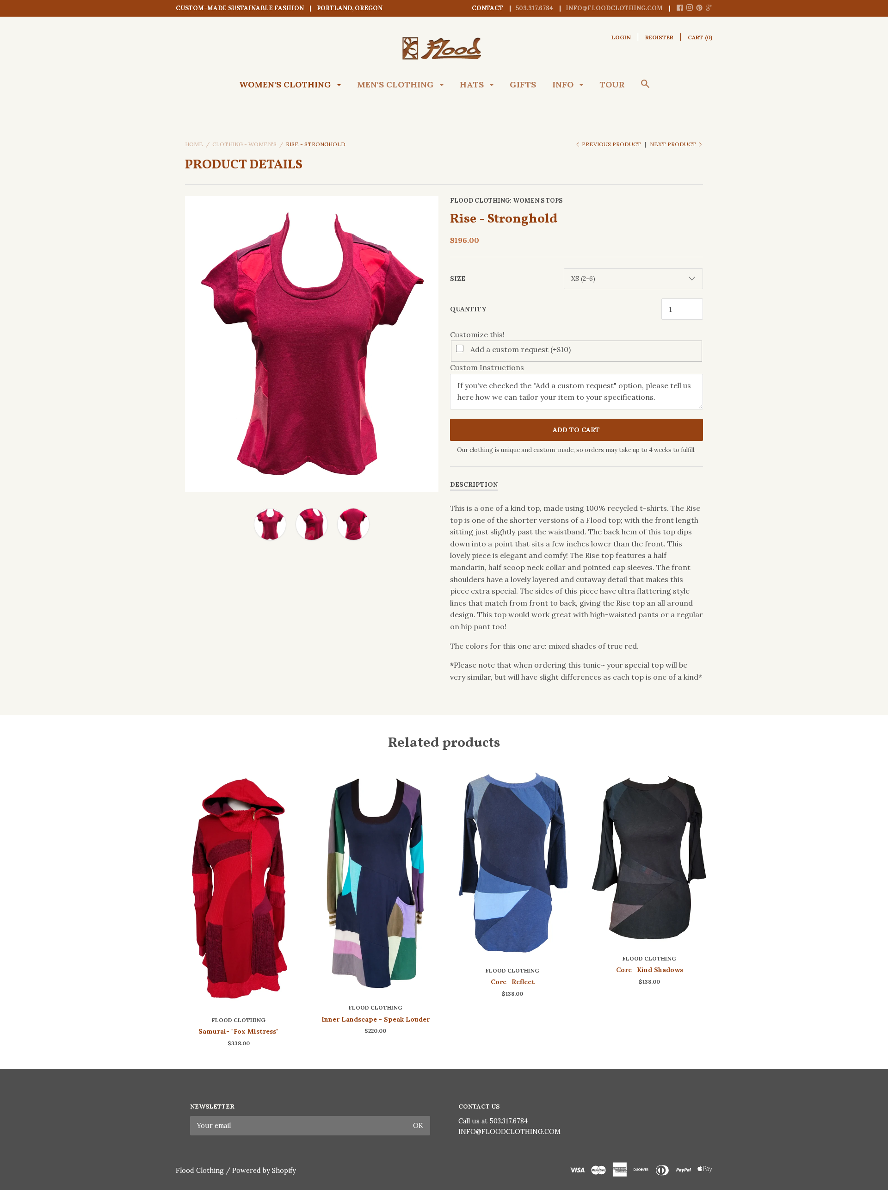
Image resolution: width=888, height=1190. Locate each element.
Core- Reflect (513, 982)
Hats (473, 84)
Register (659, 37)
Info (564, 84)
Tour (612, 84)
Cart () (700, 37)
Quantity (468, 309)
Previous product (611, 144)
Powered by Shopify (264, 1170)
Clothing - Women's (244, 144)
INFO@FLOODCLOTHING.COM (509, 1132)
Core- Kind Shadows (649, 970)
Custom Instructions (487, 367)
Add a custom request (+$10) (520, 349)
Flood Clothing (480, 201)
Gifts (523, 84)
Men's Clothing (396, 84)
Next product (673, 144)
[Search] (645, 88)
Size (457, 278)
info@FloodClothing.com (614, 8)
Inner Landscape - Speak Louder (375, 1019)
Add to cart (576, 430)
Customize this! (477, 334)
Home (194, 144)
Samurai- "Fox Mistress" (238, 1031)
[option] (311, 344)
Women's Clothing (286, 84)
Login (621, 37)
